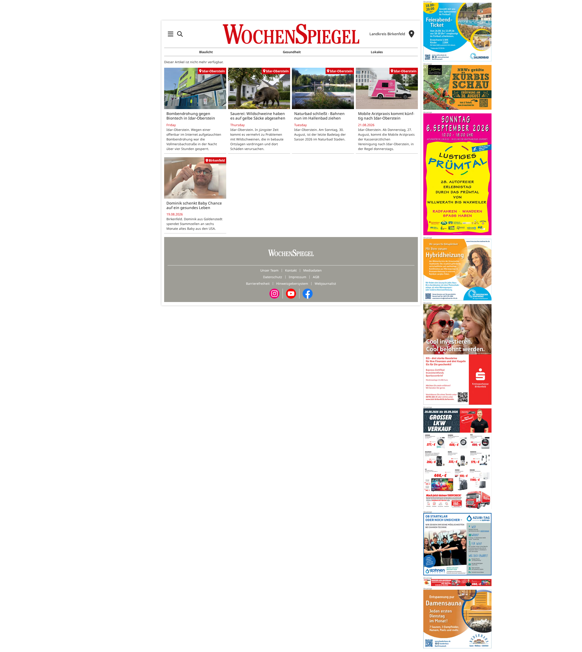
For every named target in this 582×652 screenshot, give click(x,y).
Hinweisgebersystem (292, 283)
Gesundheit (292, 52)
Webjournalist (325, 283)
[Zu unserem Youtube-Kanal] (291, 293)
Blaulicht (206, 52)
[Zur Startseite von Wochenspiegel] (291, 34)
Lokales (377, 52)
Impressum (297, 277)
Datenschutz (272, 277)
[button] (170, 34)
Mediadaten (312, 270)
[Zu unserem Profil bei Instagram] (274, 293)
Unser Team (269, 270)
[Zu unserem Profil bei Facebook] (308, 293)
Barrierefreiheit (258, 283)
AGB (316, 277)
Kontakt (291, 270)
